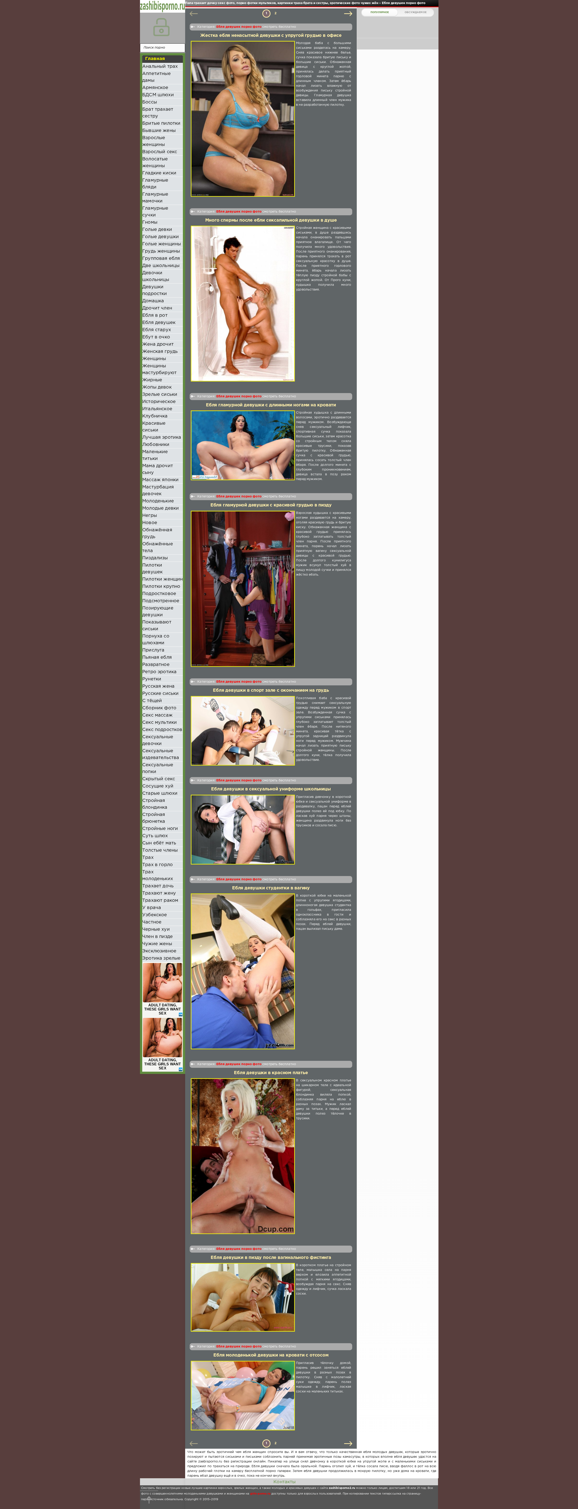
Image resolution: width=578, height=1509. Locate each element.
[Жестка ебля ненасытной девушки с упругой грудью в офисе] (243, 119)
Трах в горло (157, 865)
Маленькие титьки (155, 455)
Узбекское (154, 915)
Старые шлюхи (159, 793)
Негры (149, 515)
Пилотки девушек (152, 568)
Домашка (153, 301)
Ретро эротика (159, 672)
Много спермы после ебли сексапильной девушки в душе (271, 220)
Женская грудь (160, 351)
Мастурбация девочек (158, 490)
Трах (148, 857)
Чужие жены (157, 944)
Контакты (284, 1482)
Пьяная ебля (157, 657)
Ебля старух (156, 330)
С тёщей (152, 701)
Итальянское (157, 409)
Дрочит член (157, 308)
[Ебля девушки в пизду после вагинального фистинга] (243, 1297)
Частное (151, 922)
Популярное (380, 12)
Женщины (154, 359)
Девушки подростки (154, 290)
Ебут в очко (156, 337)
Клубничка (155, 416)
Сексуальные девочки (157, 740)
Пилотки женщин (162, 579)
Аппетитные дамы (156, 77)
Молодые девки (160, 508)
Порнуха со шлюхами (155, 639)
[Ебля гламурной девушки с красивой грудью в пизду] (243, 589)
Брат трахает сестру (157, 112)
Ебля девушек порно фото (238, 27)
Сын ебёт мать (159, 843)
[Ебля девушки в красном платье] (243, 1156)
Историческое (159, 402)
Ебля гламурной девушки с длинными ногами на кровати (271, 405)
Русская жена (158, 686)
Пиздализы (155, 558)
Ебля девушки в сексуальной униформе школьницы (271, 789)
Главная (155, 59)
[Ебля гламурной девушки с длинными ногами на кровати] (243, 446)
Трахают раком (160, 900)
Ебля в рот (155, 315)
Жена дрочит (158, 344)
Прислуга (153, 650)
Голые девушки (160, 237)
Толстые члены (160, 850)
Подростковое (159, 594)
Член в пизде (157, 937)
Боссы (149, 102)
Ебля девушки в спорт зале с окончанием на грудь (271, 690)
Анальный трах (160, 66)
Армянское (155, 88)
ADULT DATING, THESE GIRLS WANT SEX (162, 1009)
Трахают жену (159, 893)
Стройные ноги (160, 829)
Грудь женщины (161, 251)
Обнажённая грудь (157, 533)
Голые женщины (161, 244)
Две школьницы (160, 266)
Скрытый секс (158, 779)
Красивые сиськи (153, 426)
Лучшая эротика (161, 437)
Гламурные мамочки (155, 197)
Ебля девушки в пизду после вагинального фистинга (271, 1258)
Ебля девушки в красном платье (271, 1073)
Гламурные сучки (155, 211)
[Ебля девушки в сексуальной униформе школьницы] (243, 830)
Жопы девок (157, 387)
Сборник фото (159, 708)
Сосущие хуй (157, 786)
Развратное (156, 665)
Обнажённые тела (157, 547)
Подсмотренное (160, 601)
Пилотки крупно (161, 586)
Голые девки (157, 229)
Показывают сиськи (156, 625)
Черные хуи (156, 929)
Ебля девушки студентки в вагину (271, 888)
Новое (149, 523)
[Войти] (161, 27)
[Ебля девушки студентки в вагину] (243, 971)
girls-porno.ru (260, 1494)
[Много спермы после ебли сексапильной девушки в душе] (243, 304)
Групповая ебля (161, 258)
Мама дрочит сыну (157, 469)
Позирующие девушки (157, 611)
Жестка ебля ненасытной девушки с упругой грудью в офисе (270, 35)
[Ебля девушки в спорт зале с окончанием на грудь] (243, 731)
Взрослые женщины (153, 141)
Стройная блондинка (155, 804)
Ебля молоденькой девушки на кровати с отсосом (270, 1355)
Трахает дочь (158, 886)
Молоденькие (158, 501)
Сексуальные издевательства (160, 754)
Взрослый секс (159, 152)
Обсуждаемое (416, 12)
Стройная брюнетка (153, 818)
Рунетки (151, 679)
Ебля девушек (158, 323)
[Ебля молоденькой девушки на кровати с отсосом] (243, 1395)
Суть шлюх (155, 836)
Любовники (156, 445)
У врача (151, 908)
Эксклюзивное (159, 951)
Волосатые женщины (155, 162)
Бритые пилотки (161, 123)
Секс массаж (157, 715)
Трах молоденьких (157, 875)
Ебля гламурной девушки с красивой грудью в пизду (271, 505)
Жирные (152, 380)
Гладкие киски (159, 173)
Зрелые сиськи (159, 394)
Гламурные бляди (155, 183)
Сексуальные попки (157, 768)
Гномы (149, 222)
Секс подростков (162, 730)
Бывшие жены (159, 131)
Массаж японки (160, 480)
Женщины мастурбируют (159, 369)
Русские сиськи (160, 693)
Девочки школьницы (155, 276)
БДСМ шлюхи (158, 95)
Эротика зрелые (161, 958)
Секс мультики (159, 722)
